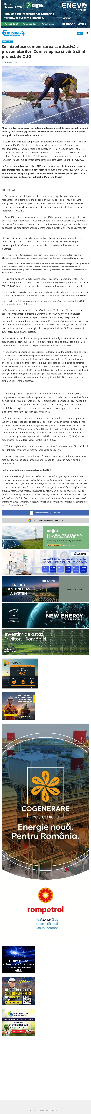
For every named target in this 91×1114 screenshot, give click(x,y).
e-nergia (39, 1110)
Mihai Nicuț (6, 62)
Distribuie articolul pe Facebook (48, 513)
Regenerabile (7, 42)
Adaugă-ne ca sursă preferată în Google (48, 520)
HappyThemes (56, 1110)
